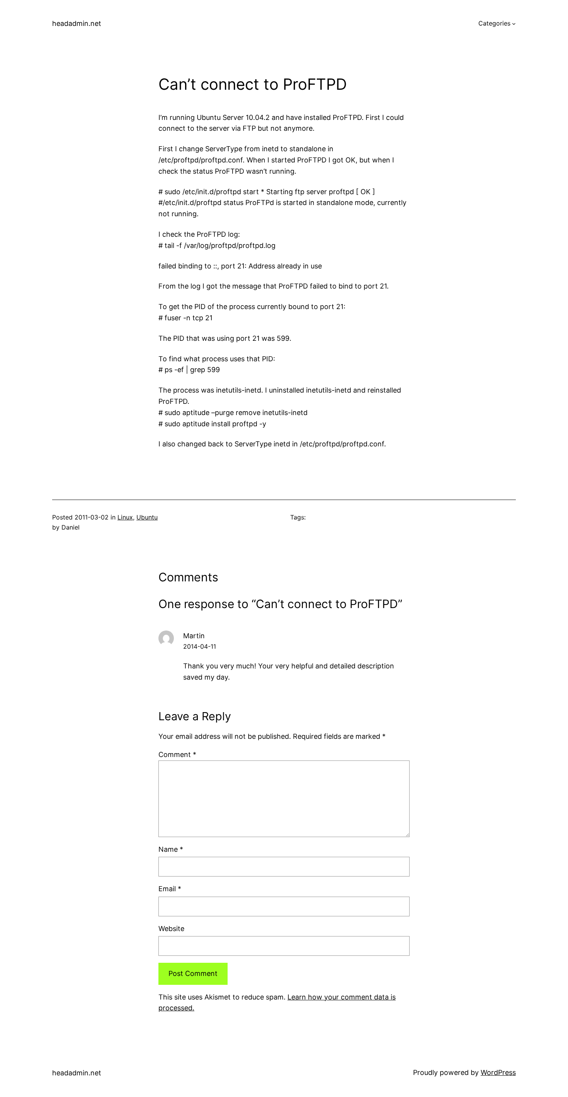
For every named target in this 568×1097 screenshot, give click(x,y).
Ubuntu (147, 517)
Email (169, 889)
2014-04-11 (199, 646)
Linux (125, 517)
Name (170, 849)
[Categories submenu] (514, 24)
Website (171, 928)
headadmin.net (76, 23)
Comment (177, 754)
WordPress (498, 1072)
